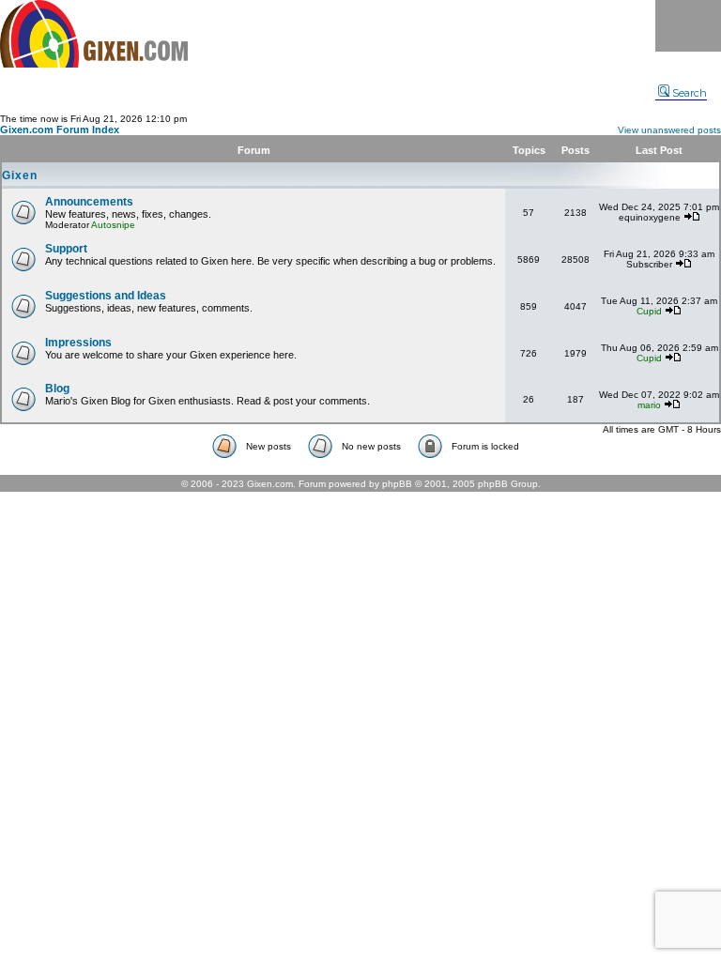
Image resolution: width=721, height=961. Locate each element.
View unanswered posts (669, 130)
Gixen (20, 175)
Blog (57, 388)
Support (66, 248)
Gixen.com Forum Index (59, 129)
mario (649, 405)
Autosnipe (113, 225)
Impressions (78, 342)
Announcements (89, 201)
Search (689, 92)
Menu (688, 26)
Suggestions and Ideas (105, 295)
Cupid (649, 311)
